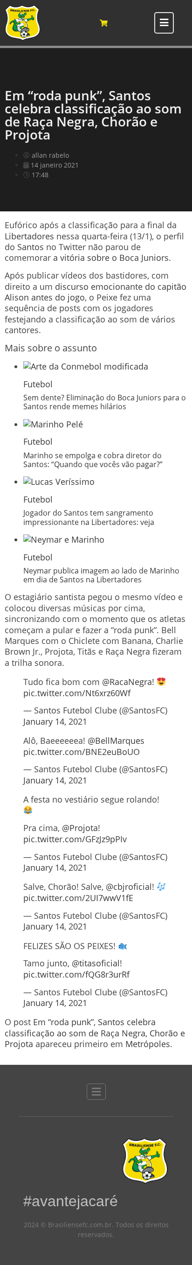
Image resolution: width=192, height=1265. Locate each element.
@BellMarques (116, 740)
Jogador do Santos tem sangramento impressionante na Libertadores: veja (88, 517)
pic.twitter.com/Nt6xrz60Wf (76, 693)
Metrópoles (147, 1043)
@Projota (80, 827)
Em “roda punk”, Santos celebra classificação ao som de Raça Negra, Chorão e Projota (95, 1032)
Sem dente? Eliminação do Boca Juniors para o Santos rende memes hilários (104, 402)
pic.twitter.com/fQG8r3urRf (76, 974)
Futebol (38, 384)
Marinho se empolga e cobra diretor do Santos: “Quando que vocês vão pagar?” (93, 459)
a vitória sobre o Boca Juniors (111, 257)
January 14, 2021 (55, 721)
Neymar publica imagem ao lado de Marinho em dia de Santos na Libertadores (101, 575)
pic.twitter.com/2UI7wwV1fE (78, 897)
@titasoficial (96, 963)
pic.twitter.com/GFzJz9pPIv (75, 839)
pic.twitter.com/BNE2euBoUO (81, 751)
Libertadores (29, 236)
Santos (30, 246)
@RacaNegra (127, 681)
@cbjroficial (129, 886)
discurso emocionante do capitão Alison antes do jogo (95, 292)
